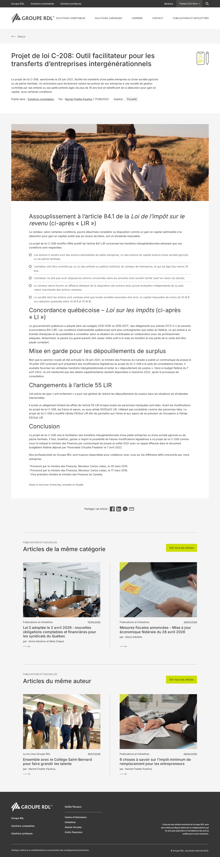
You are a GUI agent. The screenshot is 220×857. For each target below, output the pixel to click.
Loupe (207, 3)
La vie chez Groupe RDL (36, 753)
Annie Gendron (37, 641)
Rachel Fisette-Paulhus (78, 99)
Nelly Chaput (56, 641)
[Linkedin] (118, 509)
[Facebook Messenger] (125, 509)
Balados (168, 3)
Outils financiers (73, 832)
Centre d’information (76, 817)
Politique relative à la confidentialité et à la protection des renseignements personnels (50, 850)
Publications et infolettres (191, 18)
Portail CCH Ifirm (188, 3)
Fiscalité (132, 99)
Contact (157, 18)
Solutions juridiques (108, 18)
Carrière (137, 18)
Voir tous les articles (181, 547)
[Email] (131, 509)
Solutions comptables (70, 18)
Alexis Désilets (133, 636)
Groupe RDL (17, 3)
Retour (22, 36)
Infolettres (70, 822)
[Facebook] (112, 509)
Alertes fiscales (73, 827)
